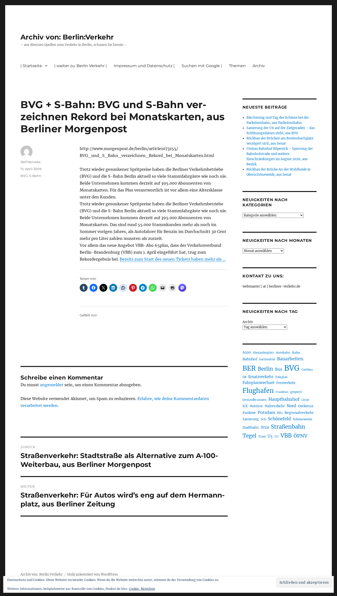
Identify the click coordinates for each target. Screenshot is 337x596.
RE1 (279, 413)
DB (244, 377)
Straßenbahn (288, 426)
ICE (245, 406)
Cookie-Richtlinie (142, 589)
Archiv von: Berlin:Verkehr (67, 37)
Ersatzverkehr (260, 377)
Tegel (249, 436)
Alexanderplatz (263, 352)
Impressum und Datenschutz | (144, 65)
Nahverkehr (275, 406)
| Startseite (31, 65)
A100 (247, 352)
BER (249, 368)
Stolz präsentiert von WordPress (92, 574)
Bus (278, 369)
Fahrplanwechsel (258, 382)
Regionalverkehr (299, 412)
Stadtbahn (251, 427)
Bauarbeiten (290, 359)
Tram (262, 436)
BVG (24, 176)
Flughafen (258, 391)
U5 (270, 436)
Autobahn (283, 352)
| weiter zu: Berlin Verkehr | (80, 65)
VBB (286, 435)
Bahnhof (250, 359)
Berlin (265, 369)
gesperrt (296, 392)
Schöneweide (302, 419)
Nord (291, 406)
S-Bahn (35, 176)
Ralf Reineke (30, 162)
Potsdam (266, 412)
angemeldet (51, 384)
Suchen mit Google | (202, 65)
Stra (265, 427)
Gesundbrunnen (254, 400)
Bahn (296, 352)
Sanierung (251, 419)
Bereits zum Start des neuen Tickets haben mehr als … (173, 259)
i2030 (305, 400)
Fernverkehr (286, 383)
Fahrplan (281, 377)
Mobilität (256, 406)
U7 (277, 436)
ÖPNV (300, 436)
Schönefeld (279, 419)
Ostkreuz (305, 406)
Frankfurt (282, 392)
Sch (263, 419)
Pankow (249, 413)
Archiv (248, 322)
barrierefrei (267, 359)
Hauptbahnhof (284, 399)
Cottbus (307, 369)
